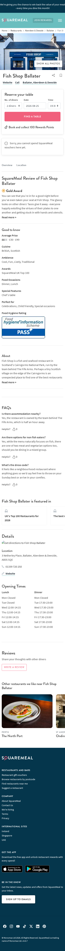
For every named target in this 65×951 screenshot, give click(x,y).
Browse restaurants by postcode (18, 779)
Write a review (14, 667)
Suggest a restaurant (12, 787)
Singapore (7, 835)
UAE (4, 839)
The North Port (12, 735)
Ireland (5, 831)
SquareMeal (15, 20)
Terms (5, 813)
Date (26, 99)
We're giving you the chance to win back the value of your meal (32, 6)
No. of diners (11, 99)
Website (7, 82)
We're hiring (8, 809)
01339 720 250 (14, 566)
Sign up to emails (18, 899)
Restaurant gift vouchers (14, 775)
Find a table (32, 116)
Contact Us (7, 805)
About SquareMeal (11, 800)
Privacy (5, 818)
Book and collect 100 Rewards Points (31, 127)
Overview (7, 165)
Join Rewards (43, 20)
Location (21, 165)
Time (50, 99)
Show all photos (48, 63)
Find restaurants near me (15, 783)
